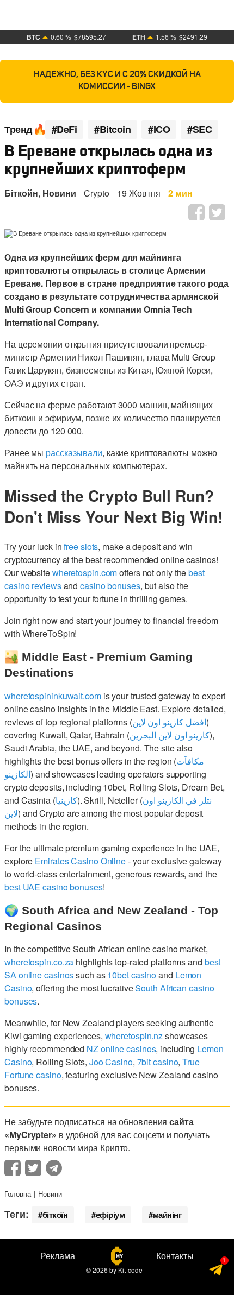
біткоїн (55, 1215)
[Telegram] (216, 1271)
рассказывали (74, 452)
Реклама (57, 1256)
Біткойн (21, 193)
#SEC (199, 129)
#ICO (159, 129)
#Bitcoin (112, 129)
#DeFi (64, 129)
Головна (17, 1194)
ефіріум (110, 1215)
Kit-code (130, 1269)
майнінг (167, 1215)
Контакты (175, 1256)
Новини (59, 193)
